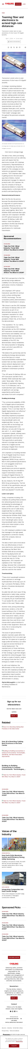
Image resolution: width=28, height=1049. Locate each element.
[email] (19, 47)
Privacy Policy (5, 1030)
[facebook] (8, 47)
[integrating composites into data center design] (14, 878)
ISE (21, 1018)
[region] (14, 1042)
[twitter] (14, 47)
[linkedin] (11, 47)
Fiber (3, 12)
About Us (4, 1028)
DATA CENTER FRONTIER (12, 1018)
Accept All (14, 1045)
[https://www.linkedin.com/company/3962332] (15, 1011)
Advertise (9, 1028)
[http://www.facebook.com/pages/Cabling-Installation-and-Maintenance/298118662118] (10, 1011)
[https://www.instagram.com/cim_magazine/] (12, 1011)
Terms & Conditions (14, 1030)
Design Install (6, 853)
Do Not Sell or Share (18, 1028)
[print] (25, 47)
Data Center (5, 887)
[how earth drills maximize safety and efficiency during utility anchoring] (14, 844)
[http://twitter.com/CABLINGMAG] (17, 1011)
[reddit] (17, 47)
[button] (3, 4)
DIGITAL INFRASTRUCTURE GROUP (14, 1022)
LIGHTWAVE (14, 1020)
